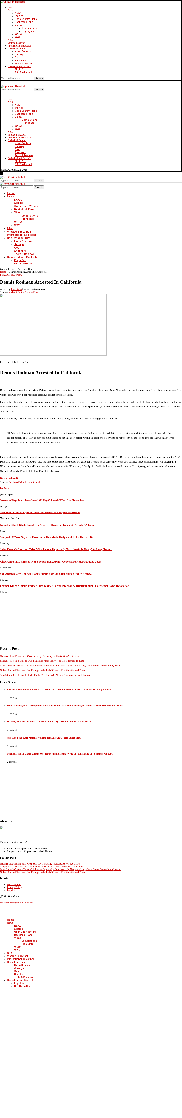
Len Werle (16, 289)
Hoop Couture (23, 51)
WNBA (18, 34)
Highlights (28, 31)
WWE (17, 37)
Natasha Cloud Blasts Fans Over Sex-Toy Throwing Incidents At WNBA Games (48, 525)
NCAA (18, 13)
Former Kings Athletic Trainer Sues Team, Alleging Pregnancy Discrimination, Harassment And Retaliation (64, 586)
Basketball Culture (17, 48)
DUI (18, 478)
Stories (19, 16)
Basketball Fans (24, 22)
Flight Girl (20, 69)
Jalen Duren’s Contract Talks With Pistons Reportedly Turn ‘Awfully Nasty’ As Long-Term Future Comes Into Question (60, 665)
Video (18, 25)
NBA (10, 40)
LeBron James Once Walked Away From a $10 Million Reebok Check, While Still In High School (59, 689)
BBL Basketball (23, 72)
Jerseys (19, 54)
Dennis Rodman (8, 478)
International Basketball (19, 45)
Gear (17, 57)
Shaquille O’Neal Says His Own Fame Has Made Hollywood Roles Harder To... (47, 537)
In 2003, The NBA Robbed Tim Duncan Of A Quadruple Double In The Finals (49, 721)
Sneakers (20, 60)
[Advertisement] (91, 618)
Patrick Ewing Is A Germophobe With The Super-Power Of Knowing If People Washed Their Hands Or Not (65, 705)
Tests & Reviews (24, 63)
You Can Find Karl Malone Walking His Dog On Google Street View (44, 737)
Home (11, 7)
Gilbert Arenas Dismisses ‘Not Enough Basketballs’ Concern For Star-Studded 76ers (50, 561)
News (10, 10)
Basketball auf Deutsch (19, 66)
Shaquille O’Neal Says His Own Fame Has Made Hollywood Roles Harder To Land (42, 661)
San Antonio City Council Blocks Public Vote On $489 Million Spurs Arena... (46, 574)
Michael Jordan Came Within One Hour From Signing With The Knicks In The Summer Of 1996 (60, 753)
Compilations (30, 28)
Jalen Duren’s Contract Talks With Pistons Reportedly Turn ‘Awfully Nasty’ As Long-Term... (56, 549)
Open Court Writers (26, 19)
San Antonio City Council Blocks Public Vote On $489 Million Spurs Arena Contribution (45, 675)
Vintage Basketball (17, 43)
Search (39, 78)
